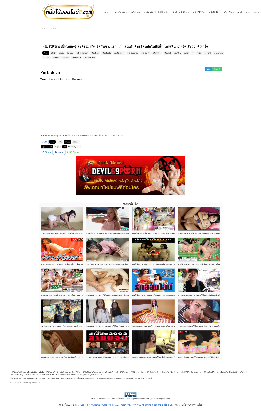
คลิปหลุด (135, 12)
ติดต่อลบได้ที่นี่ (15, 383)
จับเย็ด (199, 53)
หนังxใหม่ (167, 53)
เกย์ (248, 12)
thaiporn (56, 58)
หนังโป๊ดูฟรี (145, 53)
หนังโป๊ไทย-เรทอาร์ (232, 12)
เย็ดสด (61, 53)
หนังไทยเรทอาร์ (82, 53)
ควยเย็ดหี (207, 53)
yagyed (57, 147)
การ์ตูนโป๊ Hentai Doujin (156, 12)
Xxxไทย (66, 58)
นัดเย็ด (186, 53)
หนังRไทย (177, 53)
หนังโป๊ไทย (95, 53)
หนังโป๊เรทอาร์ (119, 53)
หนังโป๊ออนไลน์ (132, 53)
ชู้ (192, 53)
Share (47, 152)
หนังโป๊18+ (157, 53)
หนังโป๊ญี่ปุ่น (198, 12)
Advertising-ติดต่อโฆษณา (31, 383)
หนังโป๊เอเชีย (106, 53)
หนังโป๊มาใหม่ (120, 12)
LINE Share (73, 152)
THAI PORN (76, 58)
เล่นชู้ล (53, 53)
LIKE (45, 142)
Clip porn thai (89, 58)
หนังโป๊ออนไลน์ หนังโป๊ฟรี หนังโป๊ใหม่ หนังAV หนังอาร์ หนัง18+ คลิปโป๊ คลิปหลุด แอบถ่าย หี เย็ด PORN (124, 404)
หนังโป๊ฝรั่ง (214, 12)
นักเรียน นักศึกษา (180, 12)
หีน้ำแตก (70, 53)
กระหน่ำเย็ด (218, 53)
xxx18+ (46, 58)
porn (106, 12)
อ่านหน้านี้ (148, 379)
